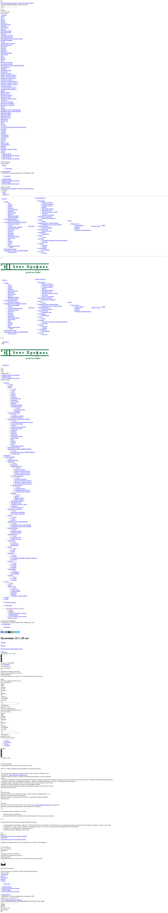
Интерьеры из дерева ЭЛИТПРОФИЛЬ (23, 452)
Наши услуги (15, 589)
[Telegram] (19, 632)
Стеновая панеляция (17, 416)
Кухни (13, 550)
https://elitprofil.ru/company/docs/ (18, 775)
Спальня (13, 564)
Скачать (3, 881)
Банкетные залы (16, 537)
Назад (11, 384)
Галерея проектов (13, 460)
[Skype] (16, 632)
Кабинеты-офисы (16, 531)
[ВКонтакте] (2, 632)
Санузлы (13, 578)
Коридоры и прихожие (18, 512)
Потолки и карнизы (21, 479)
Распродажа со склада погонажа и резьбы (13, 839)
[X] (9, 632)
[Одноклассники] (4, 632)
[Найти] (2, 8)
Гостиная (14, 556)
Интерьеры (14, 465)
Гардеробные (15, 572)
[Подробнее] (1, 845)
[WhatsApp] (14, 632)
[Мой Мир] (7, 632)
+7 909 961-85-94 (6, 154)
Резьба (13, 390)
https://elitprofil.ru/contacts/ (43, 805)
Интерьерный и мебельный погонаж (22, 422)
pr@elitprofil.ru (6, 171)
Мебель (17, 496)
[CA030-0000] (5, 664)
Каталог (10, 386)
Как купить (7, 742)
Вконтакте (7, 176)
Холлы (13, 518)
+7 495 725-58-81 (10, 158)
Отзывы (6, 740)
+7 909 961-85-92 (6, 157)
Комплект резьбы (20, 409)
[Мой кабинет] (1, 340)
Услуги (10, 585)
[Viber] (11, 632)
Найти (3, 905)
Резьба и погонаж (20, 469)
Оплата (6, 744)
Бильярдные (14, 544)
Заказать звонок (12, 618)
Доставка (7, 745)
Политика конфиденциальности (12, 899)
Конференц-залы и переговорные (21, 525)
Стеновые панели (20, 488)
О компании (4, 874)
